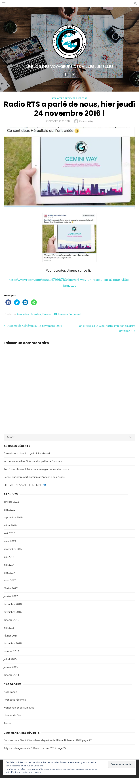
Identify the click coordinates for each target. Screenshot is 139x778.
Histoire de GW (12, 715)
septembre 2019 (13, 517)
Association (10, 692)
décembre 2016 (13, 604)
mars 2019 (10, 541)
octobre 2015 (11, 651)
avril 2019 (9, 533)
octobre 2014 (11, 675)
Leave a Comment (69, 314)
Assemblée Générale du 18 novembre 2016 (34, 326)
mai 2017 (9, 564)
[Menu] (3, 3)
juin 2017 (9, 557)
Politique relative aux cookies (26, 772)
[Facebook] (65, 74)
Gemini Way (86, 121)
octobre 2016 (11, 620)
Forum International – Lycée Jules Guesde (27, 453)
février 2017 (11, 588)
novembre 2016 (13, 612)
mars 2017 (10, 580)
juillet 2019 (10, 525)
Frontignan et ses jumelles (19, 707)
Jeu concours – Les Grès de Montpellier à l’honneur (33, 461)
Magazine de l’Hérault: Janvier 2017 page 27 (66, 740)
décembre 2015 (13, 643)
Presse (82, 98)
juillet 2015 (10, 659)
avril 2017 (9, 572)
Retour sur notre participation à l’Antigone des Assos (34, 477)
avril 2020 (9, 509)
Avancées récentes (64, 98)
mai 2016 (9, 627)
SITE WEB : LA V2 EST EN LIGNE (23, 485)
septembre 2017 (13, 549)
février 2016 (11, 635)
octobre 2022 (11, 502)
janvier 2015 (11, 667)
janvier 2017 (11, 596)
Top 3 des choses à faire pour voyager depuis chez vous (36, 469)
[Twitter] (73, 74)
